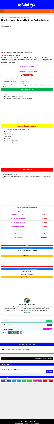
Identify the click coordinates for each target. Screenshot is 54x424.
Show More (49, 371)
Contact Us (27, 312)
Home (2, 17)
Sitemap (26, 421)
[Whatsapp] (15, 332)
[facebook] (6, 381)
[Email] (21, 332)
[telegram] (16, 381)
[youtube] (48, 381)
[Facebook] (9, 332)
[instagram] (37, 381)
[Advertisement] (27, 40)
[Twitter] (12, 332)
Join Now (49, 324)
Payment (31, 277)
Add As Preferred (48, 329)
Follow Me (49, 321)
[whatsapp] (27, 381)
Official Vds (28, 423)
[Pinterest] (18, 332)
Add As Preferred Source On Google (43, 358)
